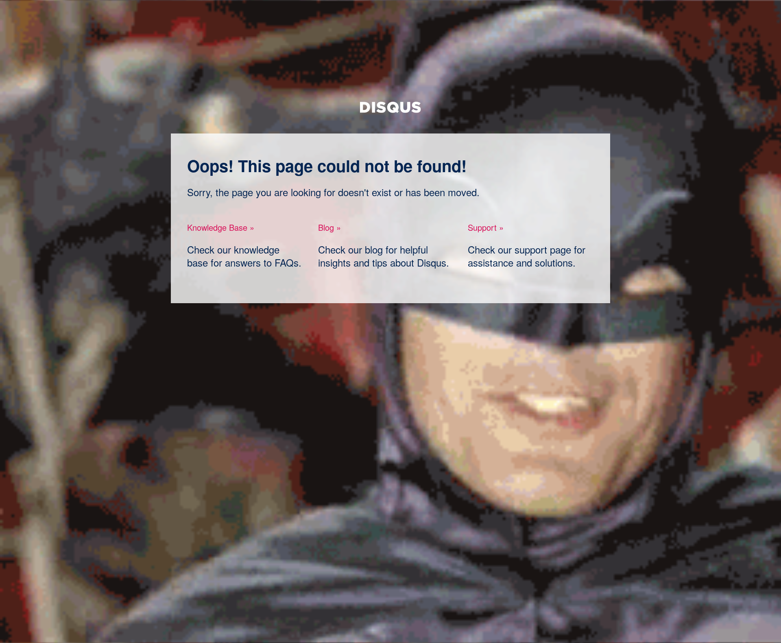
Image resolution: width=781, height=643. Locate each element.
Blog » (329, 227)
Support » (486, 227)
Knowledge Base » (220, 227)
